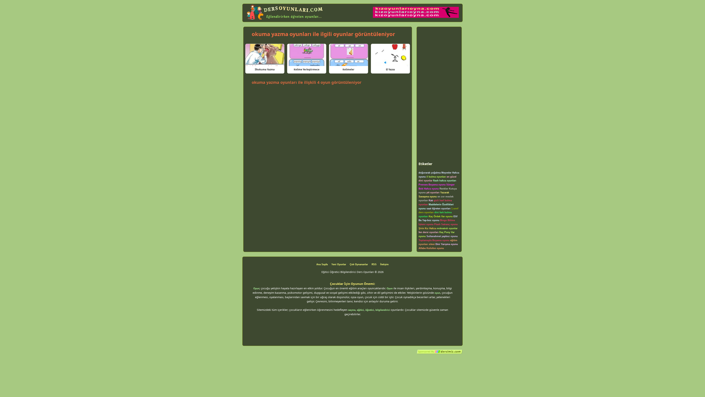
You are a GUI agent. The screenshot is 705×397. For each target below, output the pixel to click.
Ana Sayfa (322, 264)
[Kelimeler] (348, 55)
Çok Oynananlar (359, 264)
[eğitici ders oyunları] (285, 19)
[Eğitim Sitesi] (440, 353)
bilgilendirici (382, 310)
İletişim (384, 264)
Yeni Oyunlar (338, 264)
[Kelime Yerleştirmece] (306, 55)
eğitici (360, 310)
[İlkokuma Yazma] (264, 55)
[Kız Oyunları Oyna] (416, 17)
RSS (374, 264)
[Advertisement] (327, 95)
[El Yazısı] (390, 55)
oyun (437, 293)
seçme (351, 310)
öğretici (369, 310)
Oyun (256, 288)
